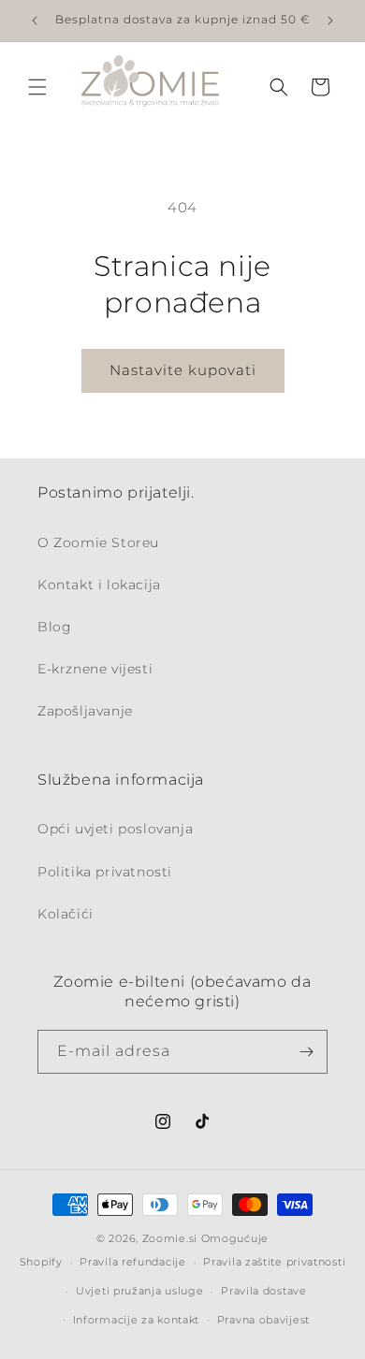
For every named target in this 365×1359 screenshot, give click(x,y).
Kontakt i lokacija (99, 584)
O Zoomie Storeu (98, 542)
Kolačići (65, 913)
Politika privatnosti (104, 871)
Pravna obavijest (263, 1319)
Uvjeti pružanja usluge (139, 1290)
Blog (54, 626)
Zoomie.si (169, 1238)
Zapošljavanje (85, 710)
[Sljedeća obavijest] (330, 20)
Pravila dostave (264, 1290)
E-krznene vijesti (95, 668)
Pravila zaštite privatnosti (274, 1261)
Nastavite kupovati (183, 370)
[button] (37, 87)
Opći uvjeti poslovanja (115, 828)
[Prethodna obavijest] (34, 20)
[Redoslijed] (306, 1052)
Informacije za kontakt (136, 1319)
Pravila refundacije (132, 1261)
